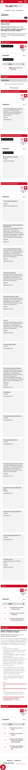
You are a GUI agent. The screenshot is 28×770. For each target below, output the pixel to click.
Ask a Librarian (4, 76)
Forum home (15, 88)
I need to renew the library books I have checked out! (17, 619)
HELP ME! (3, 586)
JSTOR (5, 320)
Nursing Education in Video (10, 440)
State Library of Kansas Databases (12, 511)
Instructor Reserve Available (11, 157)
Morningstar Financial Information (12, 368)
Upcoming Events (5, 21)
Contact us (17, 760)
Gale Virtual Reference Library (11, 296)
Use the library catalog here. (11, 201)
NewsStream (7, 392)
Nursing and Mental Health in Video (12, 416)
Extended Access (5, 42)
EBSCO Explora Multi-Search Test (12, 535)
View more (6, 382)
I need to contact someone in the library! (17, 613)
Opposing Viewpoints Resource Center (13, 463)
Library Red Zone (19, 10)
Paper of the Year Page (18, 35)
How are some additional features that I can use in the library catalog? (17, 740)
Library (13, 10)
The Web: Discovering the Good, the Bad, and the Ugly (17, 747)
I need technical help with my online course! (17, 608)
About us (10, 760)
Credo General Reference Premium (12, 248)
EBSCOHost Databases (10, 272)
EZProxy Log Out (8, 559)
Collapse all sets (23, 50)
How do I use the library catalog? (16, 734)
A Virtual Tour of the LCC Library (17, 728)
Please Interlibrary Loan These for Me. (10, 91)
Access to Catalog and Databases (9, 183)
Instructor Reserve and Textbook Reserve (11, 135)
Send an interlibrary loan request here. (13, 108)
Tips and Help (4, 627)
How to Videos (4, 706)
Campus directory (8, 763)
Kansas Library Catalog (10, 344)
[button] (7, 46)
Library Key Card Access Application (17, 68)
